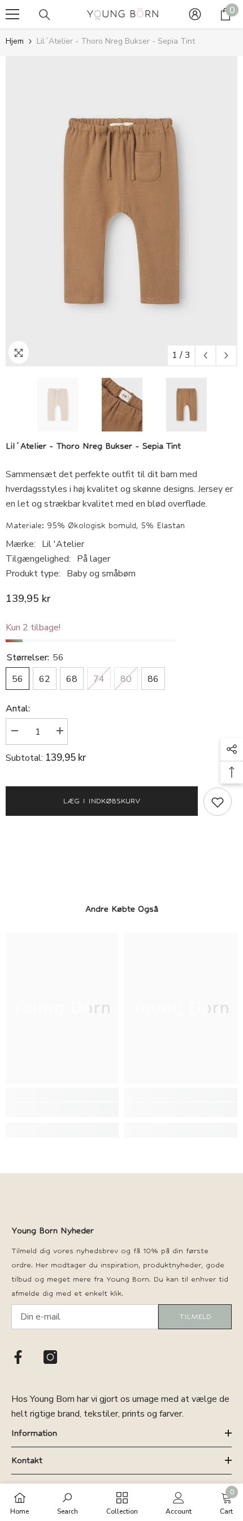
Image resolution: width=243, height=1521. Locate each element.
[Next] (226, 355)
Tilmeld (195, 1316)
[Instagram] (50, 1357)
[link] (62, 1109)
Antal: (18, 708)
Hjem (15, 41)
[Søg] (44, 15)
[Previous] (205, 355)
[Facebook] (18, 1357)
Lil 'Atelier (63, 544)
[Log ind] (195, 14)
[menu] (12, 14)
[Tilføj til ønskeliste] (217, 801)
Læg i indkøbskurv (101, 801)
